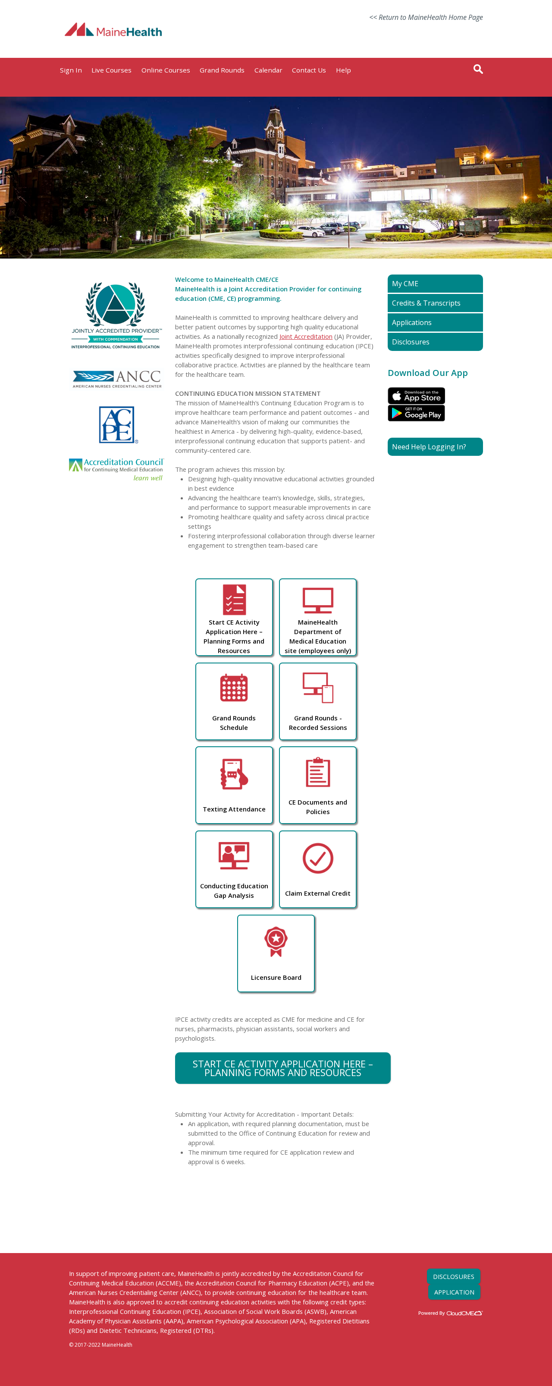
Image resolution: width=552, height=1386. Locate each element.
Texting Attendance (234, 809)
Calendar (268, 70)
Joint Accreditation (305, 336)
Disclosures (453, 1276)
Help (343, 70)
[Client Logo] (113, 46)
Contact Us (309, 70)
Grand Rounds (222, 70)
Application (454, 1292)
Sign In (71, 70)
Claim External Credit (318, 893)
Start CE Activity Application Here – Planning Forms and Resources (283, 1068)
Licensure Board (276, 977)
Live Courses (111, 70)
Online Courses (165, 70)
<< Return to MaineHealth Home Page (426, 17)
